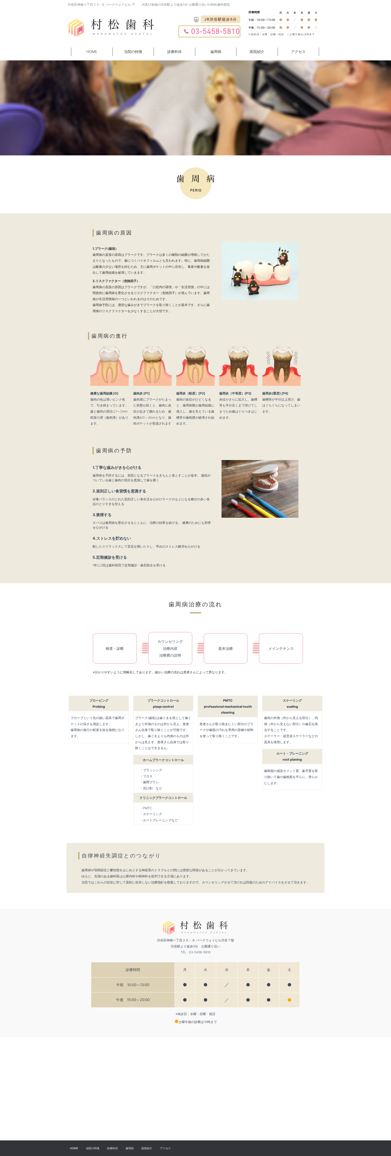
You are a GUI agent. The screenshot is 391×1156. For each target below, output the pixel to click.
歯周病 (215, 51)
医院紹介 (257, 51)
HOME (91, 51)
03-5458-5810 (215, 32)
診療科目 (174, 51)
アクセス (298, 51)
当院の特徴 (133, 51)
